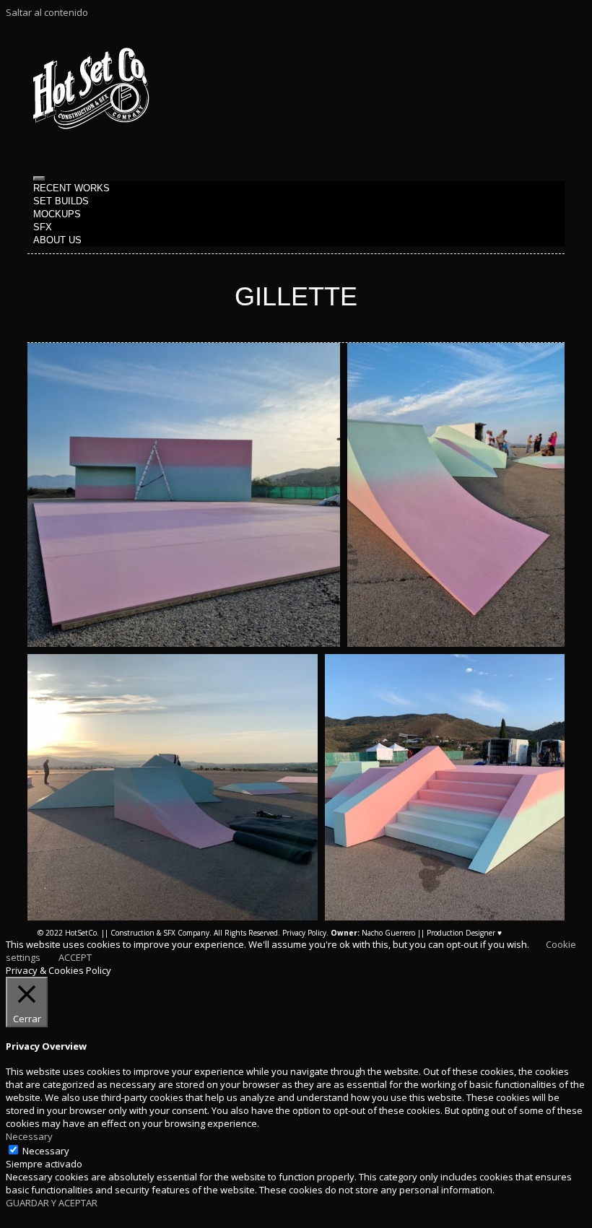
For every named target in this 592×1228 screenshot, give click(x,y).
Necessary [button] (29, 1136)
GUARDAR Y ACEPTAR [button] (51, 1202)
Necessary (45, 1150)
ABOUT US (57, 240)
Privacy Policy (304, 933)
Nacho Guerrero (373, 933)
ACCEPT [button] (75, 957)
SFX (42, 227)
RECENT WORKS (71, 188)
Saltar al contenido (47, 12)
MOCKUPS (57, 214)
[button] (183, 495)
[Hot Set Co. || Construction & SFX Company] (91, 125)
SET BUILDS (61, 201)
